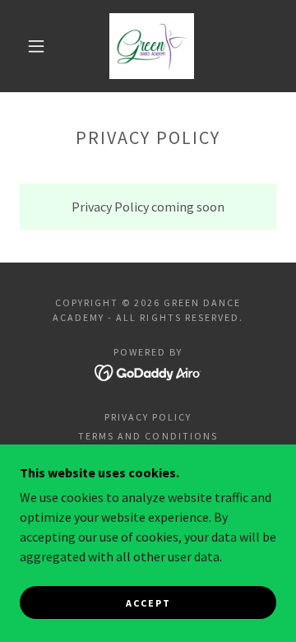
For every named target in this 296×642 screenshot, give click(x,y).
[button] (36, 46)
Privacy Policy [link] (148, 417)
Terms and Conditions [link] (147, 436)
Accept (148, 603)
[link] (152, 46)
